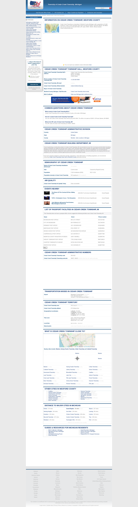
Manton (58, 349)
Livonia (91, 414)
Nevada (79, 473)
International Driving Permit (55, 434)
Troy (90, 417)
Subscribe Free (34, 84)
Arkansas (35, 479)
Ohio (79, 489)
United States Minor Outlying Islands (102, 481)
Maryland (57, 487)
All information (30, 19)
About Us (64, 505)
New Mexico (80, 479)
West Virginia (101, 491)
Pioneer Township (70, 383)
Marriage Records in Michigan (56, 431)
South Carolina (101, 471)
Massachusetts (57, 489)
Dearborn (46, 414)
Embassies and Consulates (94, 12)
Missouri (58, 497)
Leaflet (77, 346)
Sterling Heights (48, 411)
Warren (91, 408)
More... (45, 247)
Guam (35, 495)
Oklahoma (79, 491)
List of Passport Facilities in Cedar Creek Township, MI (72, 209)
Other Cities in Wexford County (60, 389)
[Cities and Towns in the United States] (35, 7)
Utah (101, 483)
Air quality (50, 180)
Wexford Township (53, 397)
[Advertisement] (77, 48)
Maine (57, 485)
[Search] (110, 8)
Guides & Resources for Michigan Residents (66, 428)
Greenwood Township (49, 372)
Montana (57, 499)
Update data (50, 505)
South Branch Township (54, 396)
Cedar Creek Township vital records (80, 91)
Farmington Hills (70, 419)
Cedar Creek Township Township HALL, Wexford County (72, 69)
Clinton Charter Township (72, 414)
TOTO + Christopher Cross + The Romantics (64, 198)
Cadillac (91, 372)
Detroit (45, 408)
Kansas (58, 479)
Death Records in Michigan (88, 430)
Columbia (35, 485)
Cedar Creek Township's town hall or (58, 157)
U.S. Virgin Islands (101, 479)
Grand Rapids (70, 408)
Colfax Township (79, 349)
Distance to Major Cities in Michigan (62, 405)
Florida (35, 491)
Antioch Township (93, 375)
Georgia (36, 493)
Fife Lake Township (71, 378)
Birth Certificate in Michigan (55, 430)
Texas (101, 477)
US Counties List (59, 12)
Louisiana (57, 483)
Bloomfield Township (71, 372)
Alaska (35, 473)
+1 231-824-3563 (75, 79)
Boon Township (48, 380)
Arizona (36, 477)
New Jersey (79, 477)
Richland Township (48, 383)
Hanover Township (94, 380)
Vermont (102, 485)
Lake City (68, 375)
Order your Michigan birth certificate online (81, 94)
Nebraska (79, 471)
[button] (61, 335)
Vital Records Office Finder (43, 12)
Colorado (35, 483)
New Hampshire (79, 475)
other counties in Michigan (82, 138)
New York (79, 481)
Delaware (35, 489)
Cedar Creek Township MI (59, 15)
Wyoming (101, 495)
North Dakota (79, 485)
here (90, 64)
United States (74, 132)
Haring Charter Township (67, 349)
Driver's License (85, 432)
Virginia (101, 487)
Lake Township (47, 375)
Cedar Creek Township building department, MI (68, 143)
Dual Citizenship (52, 435)
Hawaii (35, 497)
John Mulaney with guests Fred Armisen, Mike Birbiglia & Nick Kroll (63, 203)
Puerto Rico (80, 497)
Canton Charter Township (72, 417)
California (35, 481)
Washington (102, 489)
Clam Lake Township (49, 378)
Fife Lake (91, 383)
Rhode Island (79, 499)
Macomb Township (48, 417)
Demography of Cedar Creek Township (64, 162)
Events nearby (52, 189)
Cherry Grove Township (72, 380)
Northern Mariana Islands (79, 487)
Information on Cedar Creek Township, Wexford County (72, 20)
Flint (90, 419)
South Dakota (101, 473)
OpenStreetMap (87, 346)
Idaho (57, 471)
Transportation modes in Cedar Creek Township (68, 291)
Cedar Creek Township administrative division (67, 129)
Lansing (91, 411)
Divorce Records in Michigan (88, 431)
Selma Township (93, 369)
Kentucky (57, 481)
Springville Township (86, 395)
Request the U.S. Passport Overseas (90, 434)
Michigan (44, 15)
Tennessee (101, 475)
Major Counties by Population (75, 12)
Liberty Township (70, 369)
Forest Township (93, 378)
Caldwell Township (92, 349)
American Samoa (36, 475)
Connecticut (36, 487)
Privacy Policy (57, 505)
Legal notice (43, 505)
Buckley (83, 399)
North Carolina (79, 483)
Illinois (57, 473)
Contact (69, 505)
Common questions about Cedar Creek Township (69, 108)
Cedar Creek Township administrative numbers (68, 252)
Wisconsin (101, 493)
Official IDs (51, 432)
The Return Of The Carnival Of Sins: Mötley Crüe (63, 193)
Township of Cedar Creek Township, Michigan (65, 4)
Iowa (57, 477)
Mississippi (57, 495)
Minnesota (57, 493)
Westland (46, 419)
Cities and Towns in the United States (34, 15)
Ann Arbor (68, 411)
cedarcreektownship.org (66, 28)
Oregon (79, 493)
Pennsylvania (79, 495)
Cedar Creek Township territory (61, 302)
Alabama (36, 471)
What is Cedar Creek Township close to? (65, 331)
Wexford (73, 138)
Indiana (58, 475)
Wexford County (50, 15)
